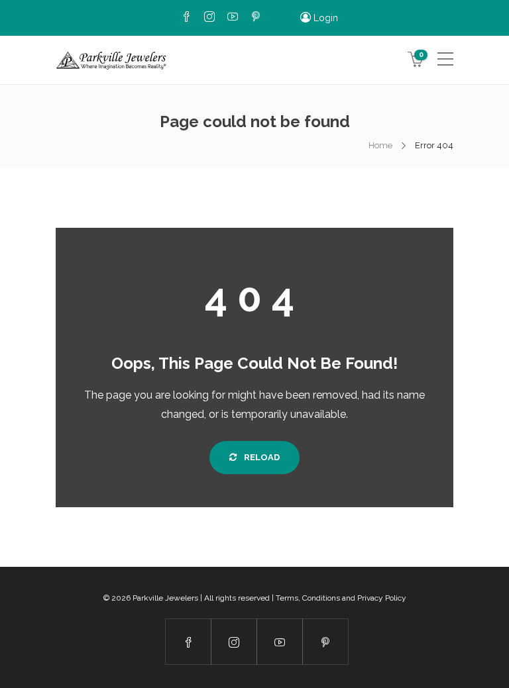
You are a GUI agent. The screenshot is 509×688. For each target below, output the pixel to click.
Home (380, 145)
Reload (261, 457)
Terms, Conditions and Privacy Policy (341, 598)
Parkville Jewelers (165, 598)
